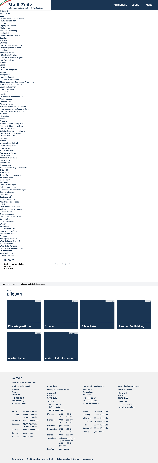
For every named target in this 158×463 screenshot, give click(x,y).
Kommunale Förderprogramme (13, 106)
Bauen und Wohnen (8, 87)
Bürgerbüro (5, 160)
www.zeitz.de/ (18, 401)
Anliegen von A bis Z (8, 158)
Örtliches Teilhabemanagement (13, 57)
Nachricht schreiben (20, 403)
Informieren (5, 148)
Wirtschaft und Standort (10, 241)
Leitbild (3, 94)
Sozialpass (4, 40)
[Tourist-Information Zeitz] (97, 395)
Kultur (2, 118)
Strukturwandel (6, 243)
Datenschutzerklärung (68, 459)
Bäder (2, 67)
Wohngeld (4, 43)
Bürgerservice (6, 155)
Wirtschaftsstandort (8, 246)
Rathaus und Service (8, 153)
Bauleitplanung (6, 99)
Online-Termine (6, 180)
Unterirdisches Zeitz (8, 128)
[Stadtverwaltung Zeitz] (79, 267)
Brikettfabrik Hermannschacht (12, 131)
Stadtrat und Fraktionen (10, 206)
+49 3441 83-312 (54, 404)
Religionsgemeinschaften (10, 47)
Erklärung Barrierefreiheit (40, 459)
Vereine (3, 72)
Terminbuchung (6, 177)
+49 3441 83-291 (90, 398)
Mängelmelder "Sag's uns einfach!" (14, 167)
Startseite (6, 284)
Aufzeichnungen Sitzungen (11, 209)
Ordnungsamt (5, 165)
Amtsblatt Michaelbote (9, 202)
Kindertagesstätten (8, 21)
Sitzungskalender (7, 214)
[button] (149, 5)
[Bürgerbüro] (61, 398)
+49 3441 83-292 (90, 401)
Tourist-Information (8, 150)
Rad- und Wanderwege (9, 79)
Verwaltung (5, 226)
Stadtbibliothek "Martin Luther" (13, 84)
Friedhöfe (4, 50)
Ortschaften (5, 11)
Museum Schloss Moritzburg (11, 126)
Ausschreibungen (7, 194)
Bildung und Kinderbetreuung (12, 18)
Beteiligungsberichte (8, 238)
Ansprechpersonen (7, 233)
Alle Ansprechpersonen (24, 382)
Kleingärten (5, 74)
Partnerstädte (6, 13)
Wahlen (3, 224)
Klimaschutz (5, 116)
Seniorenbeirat (6, 219)
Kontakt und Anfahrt (8, 231)
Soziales (3, 38)
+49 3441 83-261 (54, 407)
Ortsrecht (4, 170)
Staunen (3, 121)
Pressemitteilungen (8, 184)
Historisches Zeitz (7, 136)
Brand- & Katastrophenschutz (12, 111)
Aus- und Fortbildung (8, 30)
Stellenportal (5, 197)
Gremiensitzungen (7, 192)
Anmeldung (17, 459)
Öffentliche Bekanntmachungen (13, 189)
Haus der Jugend (7, 77)
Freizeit (3, 62)
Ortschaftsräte (6, 211)
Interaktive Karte (7, 255)
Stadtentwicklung (7, 89)
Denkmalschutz (6, 101)
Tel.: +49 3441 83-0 (62, 264)
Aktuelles (4, 182)
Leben (2, 16)
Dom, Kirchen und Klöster (10, 133)
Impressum (87, 459)
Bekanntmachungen (8, 187)
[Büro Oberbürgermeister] (132, 396)
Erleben (3, 140)
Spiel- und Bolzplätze (8, 69)
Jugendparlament (7, 221)
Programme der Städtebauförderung (15, 109)
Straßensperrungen (8, 199)
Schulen (3, 23)
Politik (2, 204)
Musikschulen (5, 33)
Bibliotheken (5, 28)
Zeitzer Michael (6, 250)
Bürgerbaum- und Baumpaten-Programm (17, 82)
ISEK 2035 (4, 91)
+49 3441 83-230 (125, 404)
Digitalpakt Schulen (8, 25)
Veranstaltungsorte (8, 145)
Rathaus (3, 138)
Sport (2, 65)
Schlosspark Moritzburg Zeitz (12, 123)
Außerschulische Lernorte (10, 35)
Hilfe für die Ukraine (8, 55)
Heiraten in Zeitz (7, 60)
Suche (135, 5)
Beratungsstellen (7, 52)
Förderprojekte (6, 104)
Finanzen (3, 236)
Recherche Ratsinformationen (12, 216)
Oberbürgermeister (8, 228)
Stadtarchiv (4, 172)
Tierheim (3, 113)
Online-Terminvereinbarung (11, 175)
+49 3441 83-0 (18, 398)
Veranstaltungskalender (9, 143)
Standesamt (5, 162)
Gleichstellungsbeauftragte (11, 45)
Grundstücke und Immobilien (11, 96)
